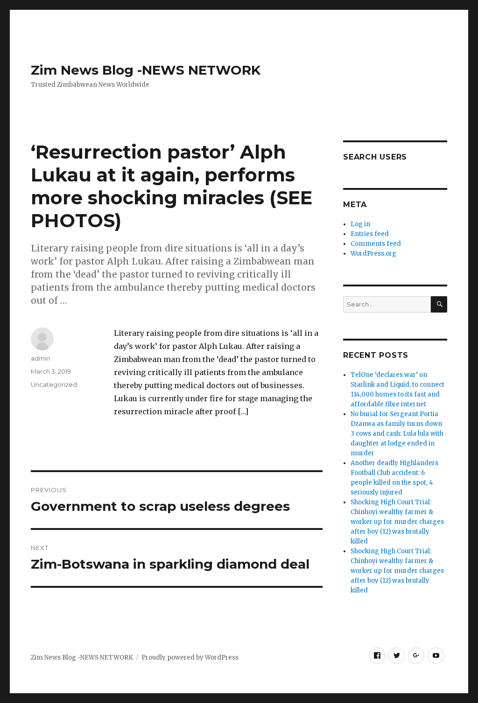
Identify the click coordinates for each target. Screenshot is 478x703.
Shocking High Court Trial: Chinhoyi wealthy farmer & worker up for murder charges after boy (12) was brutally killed (397, 521)
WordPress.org (373, 254)
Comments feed (376, 244)
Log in (360, 224)
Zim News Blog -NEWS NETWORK (145, 70)
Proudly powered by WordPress (190, 657)
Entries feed (370, 234)
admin (40, 358)
